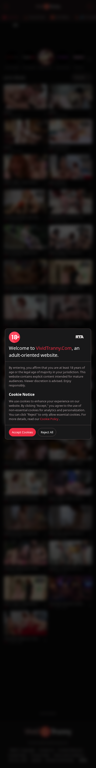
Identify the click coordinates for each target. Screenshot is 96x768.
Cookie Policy (49, 419)
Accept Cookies (22, 432)
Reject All (47, 432)
